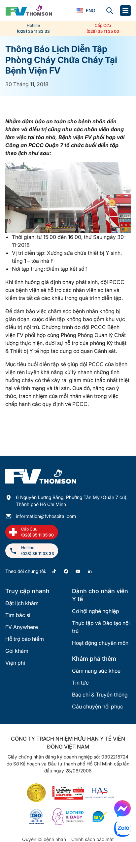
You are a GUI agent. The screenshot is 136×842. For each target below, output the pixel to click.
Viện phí (15, 662)
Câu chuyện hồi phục (97, 706)
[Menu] (125, 10)
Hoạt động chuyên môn (100, 643)
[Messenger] (122, 808)
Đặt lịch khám (22, 603)
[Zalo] (122, 828)
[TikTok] (54, 571)
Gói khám (16, 650)
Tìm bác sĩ (17, 615)
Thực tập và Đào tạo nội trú (101, 627)
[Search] (109, 10)
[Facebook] (66, 571)
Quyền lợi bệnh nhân (44, 839)
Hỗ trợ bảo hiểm (24, 639)
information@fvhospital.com (46, 516)
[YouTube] (78, 571)
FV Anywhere (21, 627)
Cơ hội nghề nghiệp (95, 611)
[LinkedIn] (90, 571)
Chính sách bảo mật (92, 839)
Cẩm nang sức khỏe (96, 670)
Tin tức (80, 682)
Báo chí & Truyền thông (100, 694)
